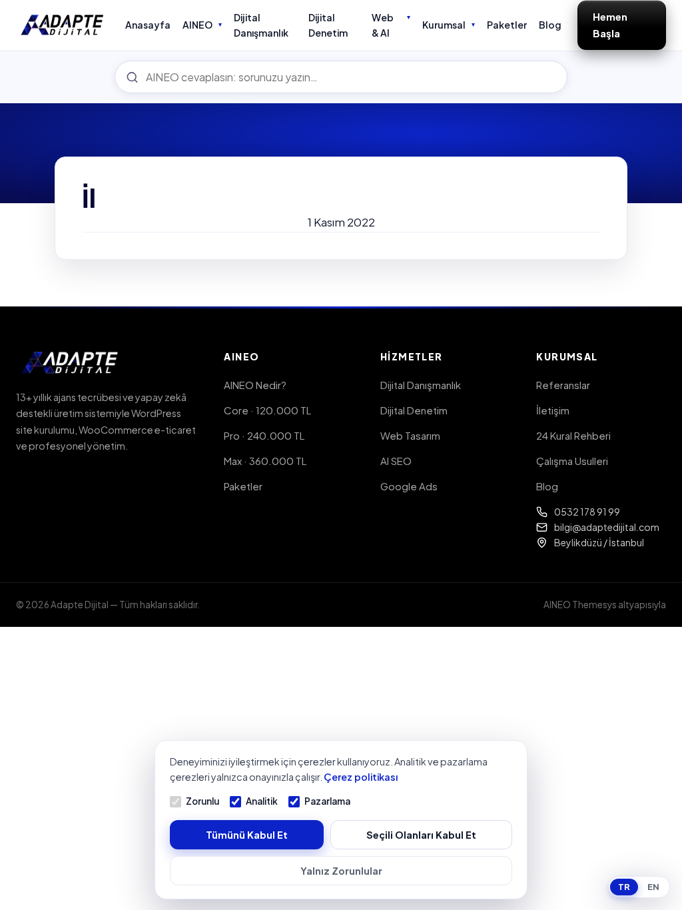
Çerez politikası (361, 777)
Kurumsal (444, 25)
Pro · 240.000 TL (264, 435)
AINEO (197, 25)
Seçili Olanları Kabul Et (421, 835)
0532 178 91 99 (587, 512)
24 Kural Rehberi (573, 435)
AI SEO (396, 460)
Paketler (507, 25)
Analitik (262, 801)
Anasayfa (147, 25)
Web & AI (383, 25)
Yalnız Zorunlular (341, 871)
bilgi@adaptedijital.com (606, 527)
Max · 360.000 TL (265, 460)
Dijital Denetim (328, 25)
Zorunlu (202, 801)
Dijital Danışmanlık (261, 25)
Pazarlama (327, 801)
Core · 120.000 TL (267, 410)
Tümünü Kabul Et (247, 835)
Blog (550, 25)
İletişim (552, 410)
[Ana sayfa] (62, 25)
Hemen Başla (610, 24)
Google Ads (409, 486)
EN (653, 886)
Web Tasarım (410, 435)
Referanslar (563, 384)
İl (89, 198)
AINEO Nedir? (255, 384)
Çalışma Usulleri (572, 460)
